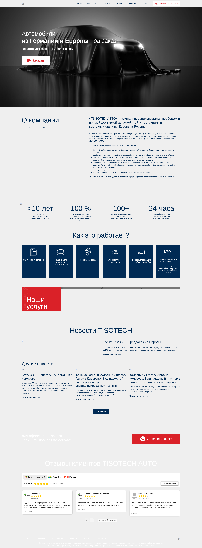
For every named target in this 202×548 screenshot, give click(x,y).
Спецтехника (107, 3)
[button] (92, 520)
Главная (79, 3)
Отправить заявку (159, 438)
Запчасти (120, 3)
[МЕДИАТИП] (179, 538)
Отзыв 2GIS (28, 511)
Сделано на (102, 520)
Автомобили (92, 3)
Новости (132, 3)
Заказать (38, 60)
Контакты (144, 3)
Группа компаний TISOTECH (166, 4)
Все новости (101, 411)
